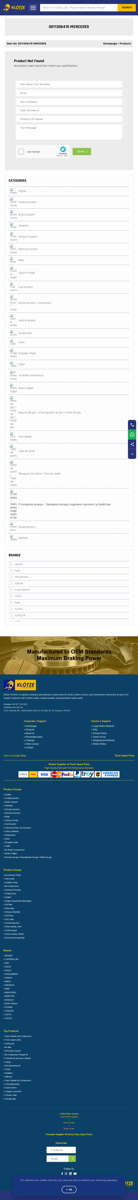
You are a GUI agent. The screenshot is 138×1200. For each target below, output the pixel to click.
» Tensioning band (11, 1084)
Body (21, 260)
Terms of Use (69, 1129)
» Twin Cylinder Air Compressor (17, 1080)
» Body (7, 816)
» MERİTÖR (9, 996)
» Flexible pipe (10, 1099)
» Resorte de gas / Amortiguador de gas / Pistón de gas (28, 857)
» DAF (6, 963)
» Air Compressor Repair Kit (16, 1055)
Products (125, 44)
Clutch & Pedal (27, 273)
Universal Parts (27, 527)
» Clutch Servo (10, 1088)
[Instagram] (66, 1173)
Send (80, 151)
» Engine (7, 794)
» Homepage (30, 726)
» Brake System (11, 802)
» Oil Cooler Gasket (12, 1051)
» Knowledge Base (33, 737)
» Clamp (7, 1062)
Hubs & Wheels (27, 320)
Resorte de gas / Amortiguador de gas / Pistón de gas (50, 413)
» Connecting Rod (11, 923)
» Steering (8, 805)
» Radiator (8, 1073)
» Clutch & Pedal (11, 820)
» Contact (28, 747)
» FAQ (94, 729)
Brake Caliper (26, 388)
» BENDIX (8, 956)
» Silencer (8, 1077)
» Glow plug (9, 908)
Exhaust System (28, 237)
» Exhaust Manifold (12, 912)
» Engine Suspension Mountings (17, 901)
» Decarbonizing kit (12, 1066)
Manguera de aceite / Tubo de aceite (40, 474)
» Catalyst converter (12, 1091)
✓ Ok (69, 1189)
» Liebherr (8, 978)
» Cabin (7, 846)
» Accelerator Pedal (12, 875)
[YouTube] (75, 1173)
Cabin (22, 364)
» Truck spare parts (12, 1040)
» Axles (7, 839)
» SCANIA (8, 1007)
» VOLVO (8, 1018)
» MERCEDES (10, 992)
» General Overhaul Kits (14, 938)
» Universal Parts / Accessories (17, 828)
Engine (22, 191)
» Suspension (9, 835)
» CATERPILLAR (11, 959)
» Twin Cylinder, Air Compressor (17, 1036)
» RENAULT (9, 1000)
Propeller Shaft (27, 353)
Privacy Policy (69, 1123)
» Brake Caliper (10, 853)
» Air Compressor (11, 886)
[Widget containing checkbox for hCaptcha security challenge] (43, 151)
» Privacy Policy (99, 733)
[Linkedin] (70, 1173)
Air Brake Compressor (31, 375)
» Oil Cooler (9, 919)
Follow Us (69, 1169)
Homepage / (111, 44)
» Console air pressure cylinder (17, 1058)
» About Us (29, 733)
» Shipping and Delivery (103, 740)
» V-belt (7, 1069)
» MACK (7, 981)
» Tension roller (10, 1095)
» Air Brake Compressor (14, 850)
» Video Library (31, 744)
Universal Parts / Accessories (35, 303)
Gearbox (23, 538)
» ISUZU (7, 967)
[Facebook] (62, 1173)
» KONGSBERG (11, 974)
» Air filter (8, 1047)
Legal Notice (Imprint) (69, 1117)
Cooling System (28, 202)
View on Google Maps (15, 755)
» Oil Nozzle (9, 1044)
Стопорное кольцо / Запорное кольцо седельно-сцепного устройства (65, 504)
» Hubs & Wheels (11, 831)
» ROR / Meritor (10, 1003)
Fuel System (26, 287)
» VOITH (7, 1014)
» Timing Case (10, 893)
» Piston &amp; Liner (13, 926)
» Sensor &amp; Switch (14, 934)
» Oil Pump (8, 915)
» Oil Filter (8, 904)
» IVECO (7, 970)
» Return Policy (98, 744)
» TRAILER (8, 1011)
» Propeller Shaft (11, 842)
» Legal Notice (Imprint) (102, 726)
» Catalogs (29, 740)
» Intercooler (9, 879)
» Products (29, 729)
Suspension (25, 333)
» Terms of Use (98, 737)
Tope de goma (27, 451)
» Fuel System (10, 824)
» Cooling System (11, 798)
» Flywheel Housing (12, 890)
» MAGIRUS (9, 985)
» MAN (7, 989)
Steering (23, 226)
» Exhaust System (12, 809)
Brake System (27, 215)
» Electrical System (12, 813)
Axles (22, 342)
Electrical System (28, 249)
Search (127, 7)
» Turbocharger (10, 930)
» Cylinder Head (11, 882)
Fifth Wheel (25, 437)
